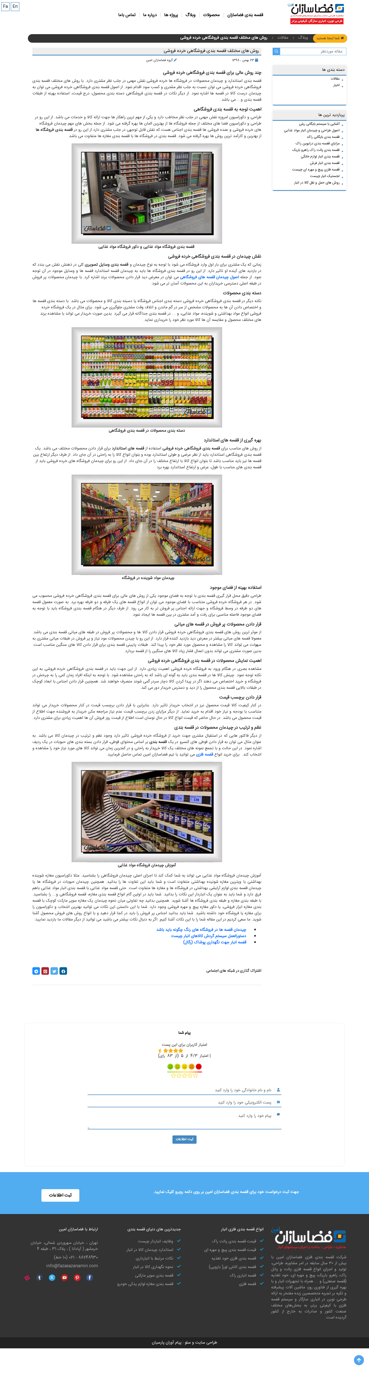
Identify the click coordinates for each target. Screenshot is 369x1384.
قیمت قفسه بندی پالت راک (234, 1242)
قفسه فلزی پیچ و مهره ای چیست (316, 170)
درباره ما (150, 15)
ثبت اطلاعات (184, 1139)
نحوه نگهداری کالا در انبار (153, 1267)
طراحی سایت (205, 1342)
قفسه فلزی (247, 1284)
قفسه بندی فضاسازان (245, 15)
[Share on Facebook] (63, 971)
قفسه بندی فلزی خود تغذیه (234, 1259)
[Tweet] (54, 971)
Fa (5, 6)
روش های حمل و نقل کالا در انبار (317, 183)
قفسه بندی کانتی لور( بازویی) (232, 1267)
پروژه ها (171, 15)
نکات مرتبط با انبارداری (154, 1259)
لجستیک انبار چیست (325, 176)
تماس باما (127, 15)
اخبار (336, 85)
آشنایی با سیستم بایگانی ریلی (319, 124)
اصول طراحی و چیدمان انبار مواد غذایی (312, 131)
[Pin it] (45, 971)
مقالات (335, 79)
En (15, 6)
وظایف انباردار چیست (155, 1242)
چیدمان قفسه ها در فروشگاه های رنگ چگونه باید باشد (201, 930)
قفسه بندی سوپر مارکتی (154, 1276)
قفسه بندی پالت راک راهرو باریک (316, 150)
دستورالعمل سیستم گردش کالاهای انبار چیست (208, 936)
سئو (187, 1342)
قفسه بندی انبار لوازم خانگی (320, 157)
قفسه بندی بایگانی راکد (323, 137)
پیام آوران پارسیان (166, 1342)
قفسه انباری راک (243, 1276)
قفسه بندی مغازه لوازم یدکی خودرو (145, 1284)
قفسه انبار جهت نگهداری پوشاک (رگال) (214, 942)
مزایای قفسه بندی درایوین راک (318, 144)
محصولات (211, 15)
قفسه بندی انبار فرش (325, 163)
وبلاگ (191, 15)
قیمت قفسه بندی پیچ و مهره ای (230, 1250)
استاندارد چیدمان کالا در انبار (150, 1250)
